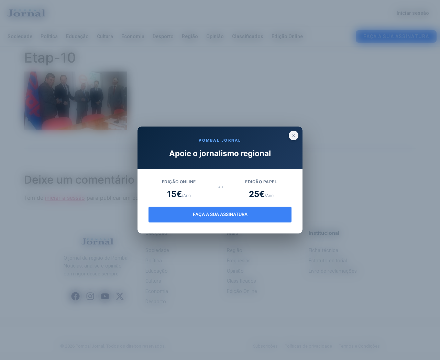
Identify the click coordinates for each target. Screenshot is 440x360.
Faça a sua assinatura (220, 214)
